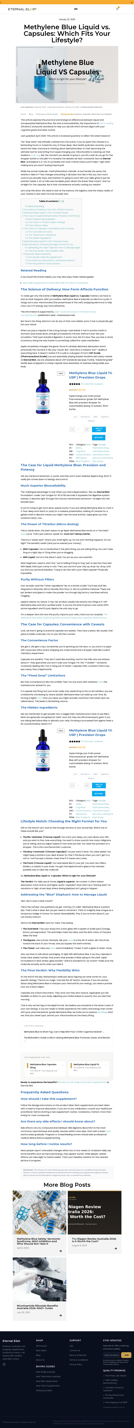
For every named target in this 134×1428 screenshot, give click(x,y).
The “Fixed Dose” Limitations (40, 235)
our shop (102, 1012)
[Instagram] (4, 1364)
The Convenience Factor (38, 231)
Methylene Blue (67, 114)
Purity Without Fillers (36, 225)
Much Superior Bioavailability (40, 219)
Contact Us (75, 1350)
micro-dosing (106, 123)
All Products (41, 1346)
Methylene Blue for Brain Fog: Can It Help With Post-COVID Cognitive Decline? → (64, 1031)
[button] (76, 9)
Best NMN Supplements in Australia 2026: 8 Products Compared (55, 282)
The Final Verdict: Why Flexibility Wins (44, 251)
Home (23, 114)
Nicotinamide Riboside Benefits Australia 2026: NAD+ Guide (37, 1307)
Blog (31, 114)
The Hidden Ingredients (38, 238)
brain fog (35, 155)
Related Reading (34, 206)
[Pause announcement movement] (131, 2)
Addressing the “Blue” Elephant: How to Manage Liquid (52, 247)
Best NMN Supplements (47, 1381)
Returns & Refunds (78, 1355)
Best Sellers (41, 1350)
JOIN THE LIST (126, 1355)
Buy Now (99, 437)
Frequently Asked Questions (36, 254)
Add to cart (99, 429)
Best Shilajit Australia (45, 1372)
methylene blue (100, 451)
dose (23, 533)
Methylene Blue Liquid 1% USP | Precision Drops (45, 212)
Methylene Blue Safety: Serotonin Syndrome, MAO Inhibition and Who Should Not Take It (38, 1241)
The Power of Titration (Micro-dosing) (45, 222)
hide (61, 201)
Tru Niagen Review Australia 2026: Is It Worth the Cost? (94, 1240)
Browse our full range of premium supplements (82, 1082)
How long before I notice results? (42, 263)
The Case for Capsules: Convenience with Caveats (48, 228)
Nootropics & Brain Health (47, 114)
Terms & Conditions (79, 1360)
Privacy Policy (76, 1364)
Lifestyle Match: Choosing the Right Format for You (47, 244)
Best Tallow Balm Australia (48, 1376)
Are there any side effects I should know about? (50, 260)
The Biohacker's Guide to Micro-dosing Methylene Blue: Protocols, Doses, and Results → (67, 1039)
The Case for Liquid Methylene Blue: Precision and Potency (51, 215)
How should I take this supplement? (43, 257)
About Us (40, 1360)
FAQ (71, 1346)
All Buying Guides (44, 1390)
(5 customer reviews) (92, 383)
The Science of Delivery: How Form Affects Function (47, 209)
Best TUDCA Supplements (48, 1385)
